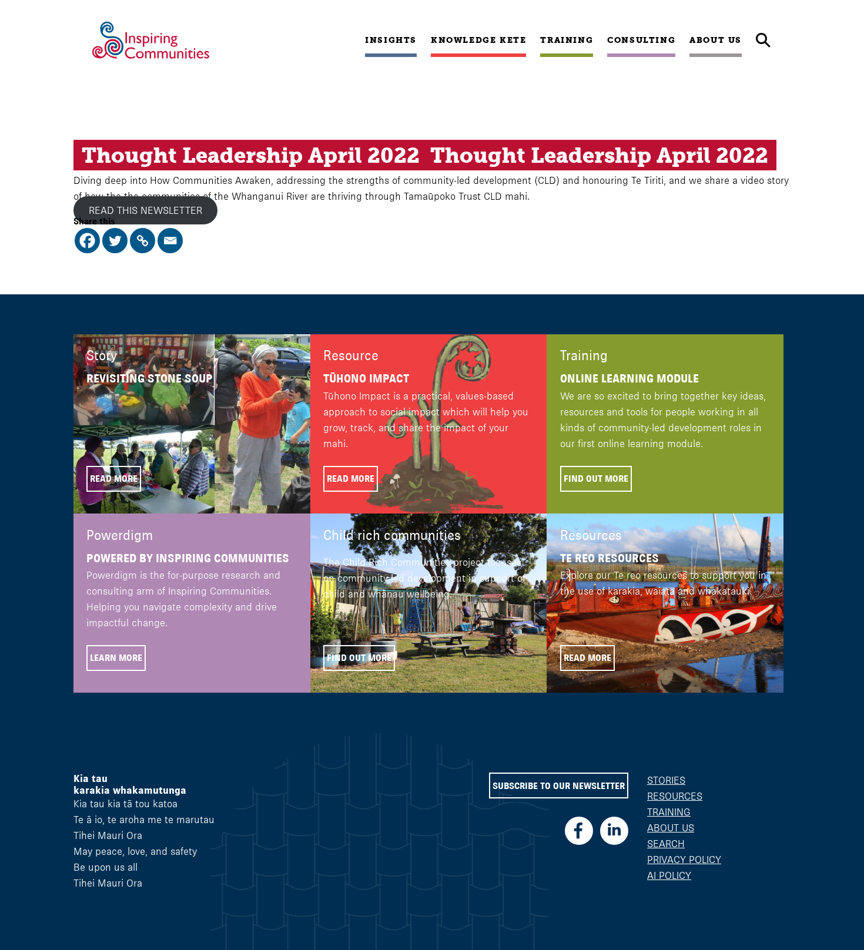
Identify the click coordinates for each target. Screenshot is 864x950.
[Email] (170, 240)
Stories (666, 780)
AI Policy (669, 875)
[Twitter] (115, 240)
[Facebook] (87, 240)
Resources (674, 796)
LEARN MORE (116, 658)
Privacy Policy (684, 859)
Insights (391, 40)
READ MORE (114, 479)
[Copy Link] (142, 240)
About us (715, 40)
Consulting (641, 40)
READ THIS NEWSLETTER (145, 210)
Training (566, 40)
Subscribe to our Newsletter (559, 786)
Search (666, 844)
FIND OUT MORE (596, 479)
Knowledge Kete (478, 40)
